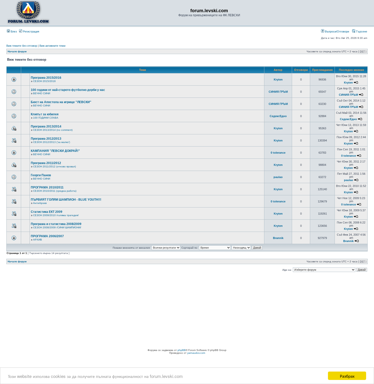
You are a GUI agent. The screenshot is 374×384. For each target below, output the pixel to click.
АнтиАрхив (40, 203)
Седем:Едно (278, 116)
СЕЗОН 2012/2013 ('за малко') (51, 142)
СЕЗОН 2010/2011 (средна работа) (54, 190)
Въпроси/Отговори (336, 31)
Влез (13, 31)
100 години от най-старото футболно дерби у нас (68, 90)
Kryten (278, 79)
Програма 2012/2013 (46, 138)
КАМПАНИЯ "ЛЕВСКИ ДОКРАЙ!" (55, 151)
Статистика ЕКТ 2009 (46, 212)
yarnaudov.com (196, 352)
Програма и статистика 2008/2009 (56, 224)
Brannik (278, 237)
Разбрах (347, 376)
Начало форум (17, 51)
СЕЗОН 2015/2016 (44, 81)
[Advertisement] (187, 310)
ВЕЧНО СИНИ (41, 93)
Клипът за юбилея (45, 114)
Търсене (361, 31)
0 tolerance (278, 152)
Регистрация (30, 31)
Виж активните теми (52, 45)
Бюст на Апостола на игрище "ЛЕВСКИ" (61, 102)
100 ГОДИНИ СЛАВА (45, 117)
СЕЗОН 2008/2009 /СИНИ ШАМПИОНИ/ (57, 227)
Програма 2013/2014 (46, 126)
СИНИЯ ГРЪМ (278, 91)
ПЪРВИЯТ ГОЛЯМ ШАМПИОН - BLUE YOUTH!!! (66, 199)
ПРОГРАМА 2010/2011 (47, 187)
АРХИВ (37, 239)
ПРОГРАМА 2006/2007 (47, 236)
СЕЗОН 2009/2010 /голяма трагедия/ (56, 215)
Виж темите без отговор (21, 45)
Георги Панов (41, 175)
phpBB (182, 350)
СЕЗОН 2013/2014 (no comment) (53, 130)
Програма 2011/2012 (46, 163)
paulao (278, 177)
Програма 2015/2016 (46, 77)
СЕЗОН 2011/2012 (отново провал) (54, 166)
